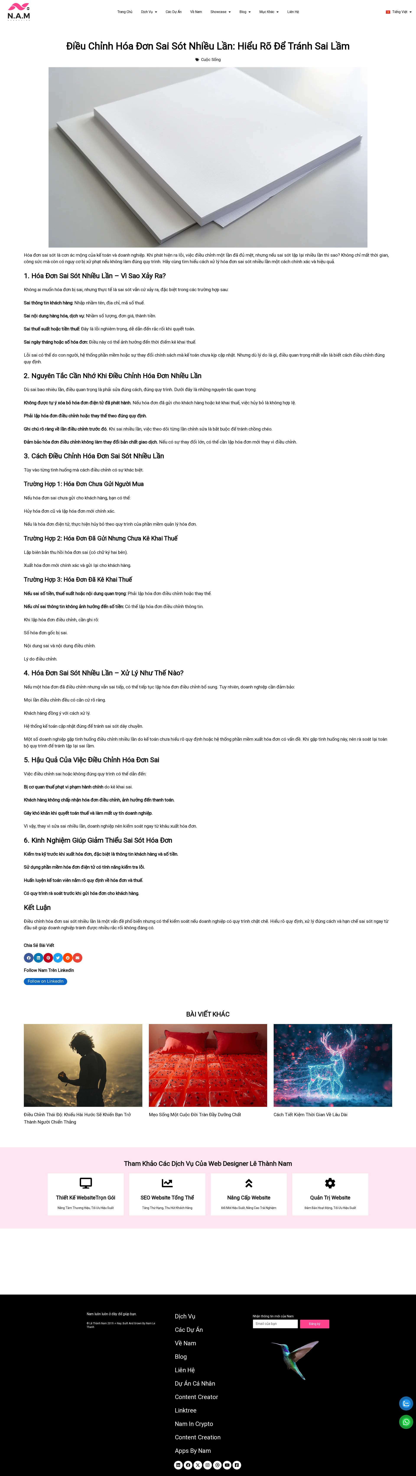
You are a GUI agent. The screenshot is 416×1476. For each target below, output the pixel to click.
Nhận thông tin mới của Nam (273, 1316)
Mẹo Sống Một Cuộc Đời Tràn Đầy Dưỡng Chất (195, 1114)
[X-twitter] (197, 1465)
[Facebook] (188, 1465)
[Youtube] (227, 1465)
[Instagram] (207, 1465)
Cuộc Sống (211, 59)
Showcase (218, 12)
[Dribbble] (217, 1465)
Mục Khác (266, 12)
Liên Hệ (293, 12)
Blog (242, 12)
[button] (29, 958)
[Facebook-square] (236, 1465)
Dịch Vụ (147, 12)
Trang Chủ (124, 12)
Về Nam (196, 12)
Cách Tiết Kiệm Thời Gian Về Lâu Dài (311, 1114)
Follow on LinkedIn (45, 981)
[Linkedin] (178, 1465)
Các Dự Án (174, 12)
